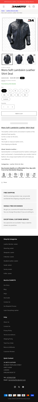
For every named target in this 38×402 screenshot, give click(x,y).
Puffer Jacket (8, 273)
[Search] (29, 7)
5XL (25, 95)
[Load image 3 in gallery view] (30, 59)
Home (3, 10)
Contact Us (7, 302)
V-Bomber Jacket (9, 257)
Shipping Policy (8, 339)
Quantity (3, 103)
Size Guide (7, 298)
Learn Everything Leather (11, 310)
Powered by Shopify (25, 398)
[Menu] (4, 7)
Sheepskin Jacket (9, 252)
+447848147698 (10, 377)
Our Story (6, 285)
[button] (19, 119)
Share (5, 182)
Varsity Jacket (8, 269)
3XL (11, 95)
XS (4, 91)
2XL (4, 95)
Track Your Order (9, 343)
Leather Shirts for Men (12, 10)
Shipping (3, 80)
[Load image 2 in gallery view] (19, 59)
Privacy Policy (8, 330)
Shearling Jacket (9, 248)
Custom (5, 99)
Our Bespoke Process (10, 306)
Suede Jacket (8, 265)
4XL (18, 95)
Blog (5, 289)
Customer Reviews (9, 351)
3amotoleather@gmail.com (17, 380)
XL (26, 91)
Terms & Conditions (9, 334)
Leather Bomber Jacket (11, 244)
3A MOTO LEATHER (16, 398)
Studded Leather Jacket (11, 261)
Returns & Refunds (9, 347)
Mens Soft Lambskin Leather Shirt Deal (11, 13)
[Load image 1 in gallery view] (7, 59)
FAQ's (5, 293)
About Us (6, 322)
